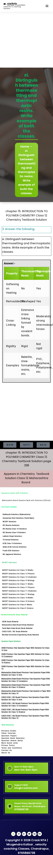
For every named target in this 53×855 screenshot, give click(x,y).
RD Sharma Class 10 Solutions (15, 529)
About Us (5, 753)
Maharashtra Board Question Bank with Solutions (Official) (26, 500)
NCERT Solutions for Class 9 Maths (17, 605)
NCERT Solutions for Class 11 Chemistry (19, 591)
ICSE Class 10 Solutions (12, 543)
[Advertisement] (26, 39)
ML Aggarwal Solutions (12, 554)
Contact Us (6, 750)
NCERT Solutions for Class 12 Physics (18, 574)
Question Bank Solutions (13, 738)
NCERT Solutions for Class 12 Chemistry (19, 577)
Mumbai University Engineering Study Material (20, 635)
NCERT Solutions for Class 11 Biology (18, 594)
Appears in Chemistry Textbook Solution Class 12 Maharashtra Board (26, 478)
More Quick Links (9, 743)
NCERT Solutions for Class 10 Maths (17, 598)
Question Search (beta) (12, 741)
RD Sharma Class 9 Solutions (14, 533)
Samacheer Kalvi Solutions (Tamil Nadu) (18, 518)
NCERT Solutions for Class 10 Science (18, 601)
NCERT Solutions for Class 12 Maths (17, 570)
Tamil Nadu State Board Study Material (17, 628)
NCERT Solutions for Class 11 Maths (17, 584)
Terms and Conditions (11, 748)
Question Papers (9, 736)
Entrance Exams (8, 731)
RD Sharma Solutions (11, 525)
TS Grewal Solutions (11, 540)
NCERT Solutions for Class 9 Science (17, 608)
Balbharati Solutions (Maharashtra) (16, 514)
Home (24, 147)
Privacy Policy (8, 745)
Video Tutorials (8, 733)
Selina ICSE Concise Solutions (15, 547)
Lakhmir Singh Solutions (12, 536)
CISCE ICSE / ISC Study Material (14, 632)
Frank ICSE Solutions (11, 551)
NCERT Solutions (9, 522)
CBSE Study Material (10, 622)
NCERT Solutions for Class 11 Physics (18, 587)
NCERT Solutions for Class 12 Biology (18, 580)
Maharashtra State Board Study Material (17, 625)
